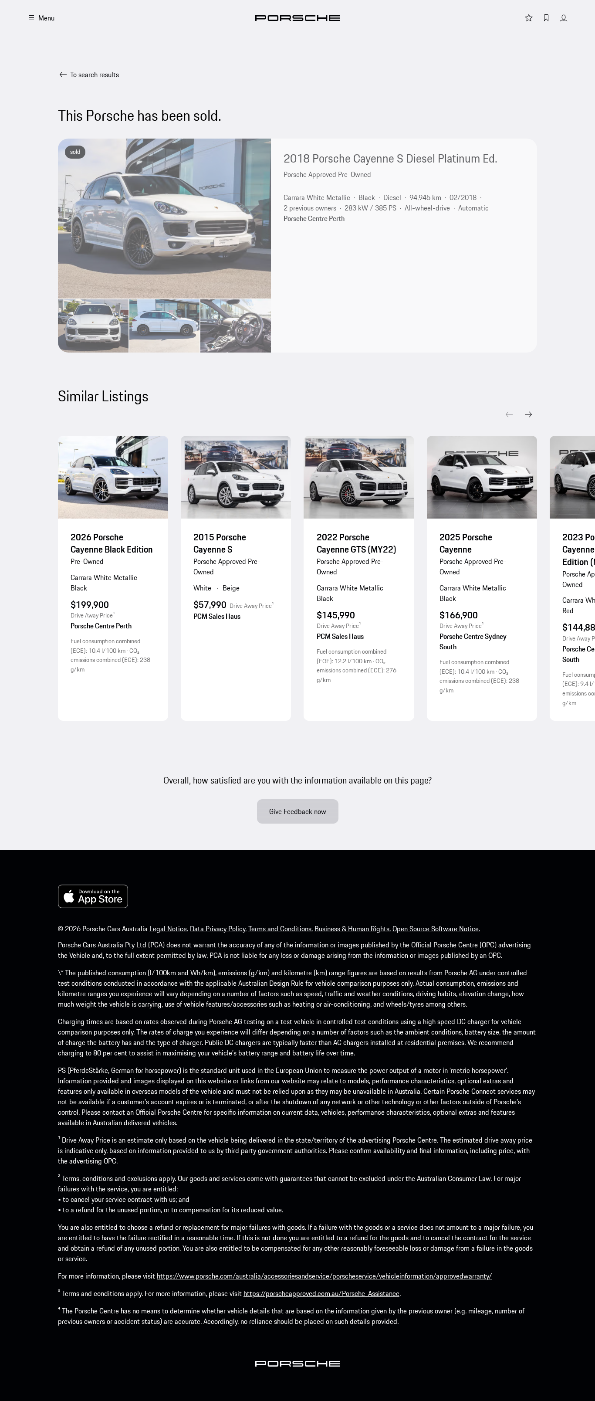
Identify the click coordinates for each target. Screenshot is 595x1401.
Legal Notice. (168, 928)
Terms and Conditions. (280, 928)
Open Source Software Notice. (436, 928)
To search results (94, 74)
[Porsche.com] (297, 18)
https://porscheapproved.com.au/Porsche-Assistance (321, 1293)
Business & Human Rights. (352, 928)
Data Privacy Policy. (218, 928)
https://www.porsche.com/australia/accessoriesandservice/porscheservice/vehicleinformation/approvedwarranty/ (324, 1276)
